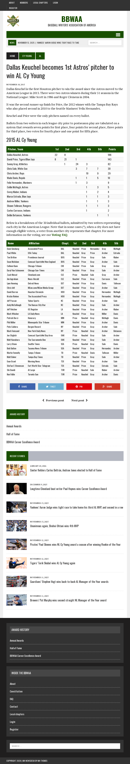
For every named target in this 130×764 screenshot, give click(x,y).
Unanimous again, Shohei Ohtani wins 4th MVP (54, 526)
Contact (14, 706)
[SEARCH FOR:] (105, 42)
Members (24, 2)
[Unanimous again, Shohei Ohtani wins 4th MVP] (16, 529)
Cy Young (27, 56)
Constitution (16, 691)
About (12, 2)
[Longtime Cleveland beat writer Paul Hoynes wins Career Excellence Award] (16, 492)
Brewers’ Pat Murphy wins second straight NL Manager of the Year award (68, 600)
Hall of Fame (12, 434)
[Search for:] (65, 745)
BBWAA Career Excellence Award (23, 442)
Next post (77, 400)
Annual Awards (13, 426)
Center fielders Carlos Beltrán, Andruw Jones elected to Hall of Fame (66, 470)
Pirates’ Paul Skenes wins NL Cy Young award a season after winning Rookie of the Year (75, 544)
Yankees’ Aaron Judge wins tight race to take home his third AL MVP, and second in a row (76, 507)
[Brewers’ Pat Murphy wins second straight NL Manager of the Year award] (16, 603)
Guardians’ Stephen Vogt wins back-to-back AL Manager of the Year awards (69, 582)
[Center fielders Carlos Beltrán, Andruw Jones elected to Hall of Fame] (16, 473)
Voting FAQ (59, 235)
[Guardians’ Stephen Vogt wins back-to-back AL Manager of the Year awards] (16, 585)
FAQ (11, 699)
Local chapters (40, 2)
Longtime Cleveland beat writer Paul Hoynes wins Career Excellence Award (68, 489)
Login (55, 2)
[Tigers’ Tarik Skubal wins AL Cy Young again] (16, 566)
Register (13, 8)
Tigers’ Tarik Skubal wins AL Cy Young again (52, 563)
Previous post (55, 400)
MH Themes (42, 760)
